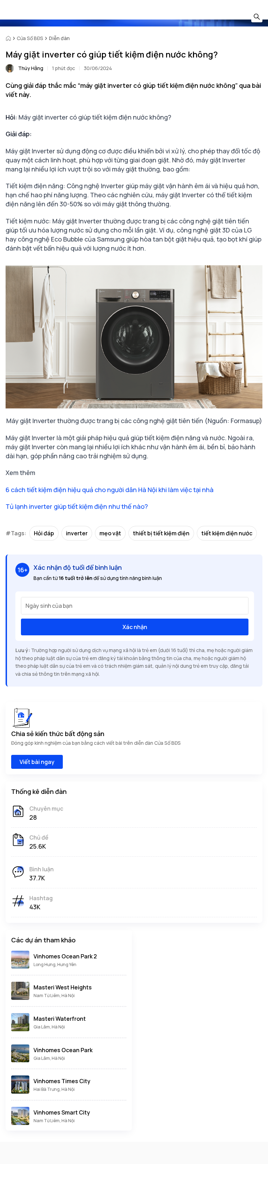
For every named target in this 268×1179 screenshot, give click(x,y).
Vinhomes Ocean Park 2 (65, 956)
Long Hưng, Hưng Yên (55, 964)
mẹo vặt (110, 533)
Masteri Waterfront (60, 1019)
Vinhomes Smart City (62, 1112)
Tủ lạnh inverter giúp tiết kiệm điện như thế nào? (77, 506)
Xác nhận (134, 627)
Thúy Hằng (30, 68)
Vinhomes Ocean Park (63, 1050)
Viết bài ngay (37, 762)
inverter (77, 533)
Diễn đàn (59, 38)
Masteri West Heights (63, 987)
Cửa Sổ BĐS (30, 38)
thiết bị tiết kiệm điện (161, 533)
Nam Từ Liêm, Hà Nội (54, 995)
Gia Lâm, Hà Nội (49, 1027)
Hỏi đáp (44, 533)
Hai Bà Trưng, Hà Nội (54, 1089)
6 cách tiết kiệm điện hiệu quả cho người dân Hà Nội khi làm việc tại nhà (110, 489)
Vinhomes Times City (62, 1081)
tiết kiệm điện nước (226, 533)
